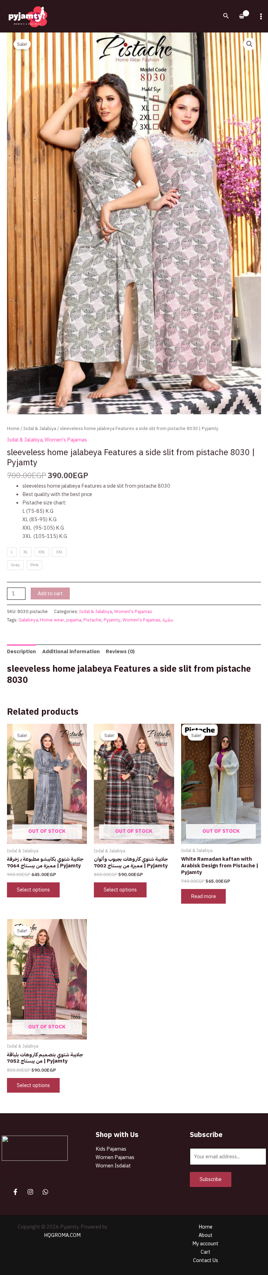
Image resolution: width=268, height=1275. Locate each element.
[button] (226, 16)
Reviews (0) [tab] (120, 651)
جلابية (168, 620)
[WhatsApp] (45, 1192)
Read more (203, 896)
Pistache (92, 620)
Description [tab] (21, 651)
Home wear (52, 620)
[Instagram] (30, 1192)
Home (13, 428)
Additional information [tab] (71, 651)
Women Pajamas (115, 1157)
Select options (33, 890)
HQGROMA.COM (62, 1235)
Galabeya (28, 620)
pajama (73, 620)
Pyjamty (112, 620)
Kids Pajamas (111, 1149)
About (206, 1235)
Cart (205, 1252)
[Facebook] (15, 1192)
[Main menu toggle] (261, 16)
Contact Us (205, 1260)
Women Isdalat (113, 1166)
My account (205, 1243)
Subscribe (211, 1179)
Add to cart (50, 593)
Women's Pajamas (66, 440)
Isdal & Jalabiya (39, 428)
